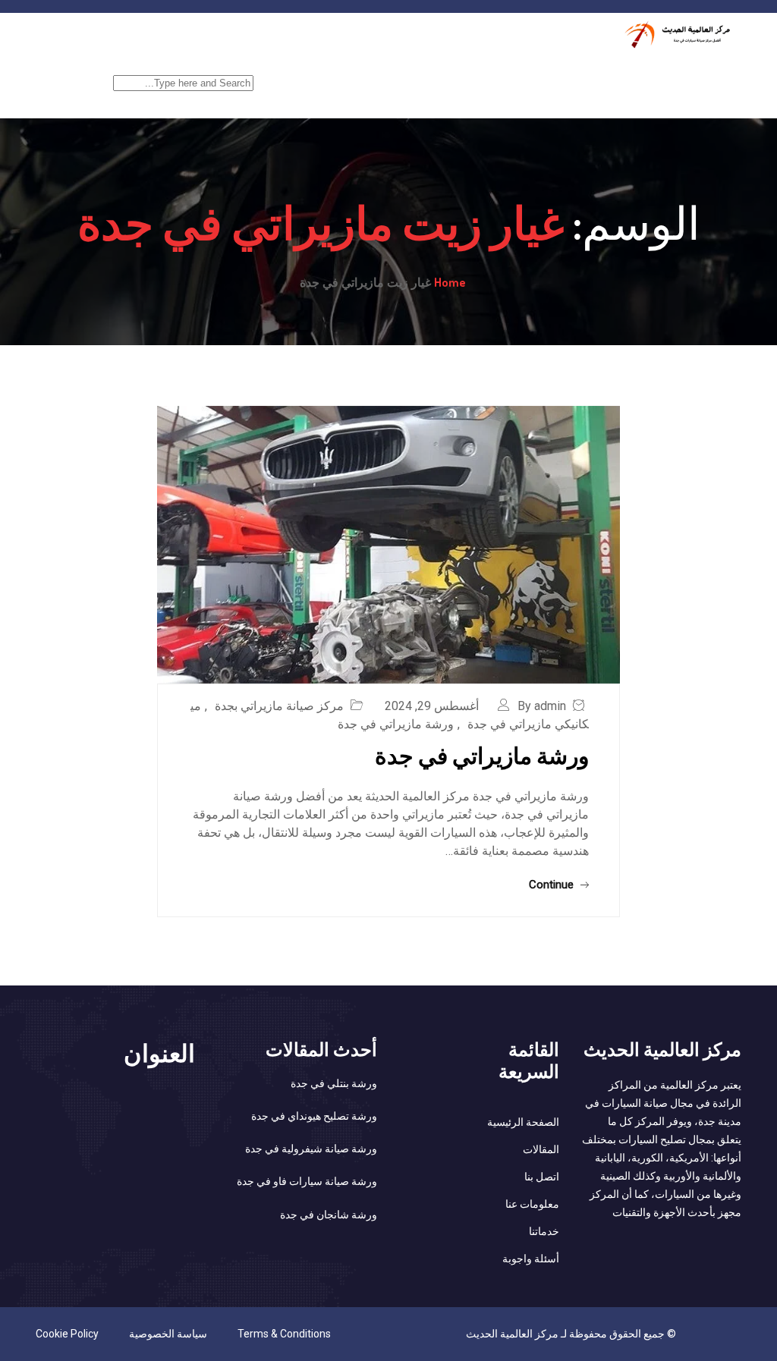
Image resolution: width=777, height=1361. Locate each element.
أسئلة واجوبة (530, 1259)
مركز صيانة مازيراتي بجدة (279, 706)
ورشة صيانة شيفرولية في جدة (311, 1149)
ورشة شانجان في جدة (328, 1215)
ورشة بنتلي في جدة (334, 1083)
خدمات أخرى (562, 73)
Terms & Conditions (284, 1334)
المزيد (291, 73)
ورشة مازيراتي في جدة (396, 724)
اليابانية (495, 73)
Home (450, 282)
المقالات (541, 1149)
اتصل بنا (541, 1177)
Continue (553, 884)
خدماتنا (629, 73)
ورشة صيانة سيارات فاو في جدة (307, 1181)
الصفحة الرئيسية (703, 73)
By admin (541, 706)
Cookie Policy (67, 1334)
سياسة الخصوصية (168, 1334)
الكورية (438, 73)
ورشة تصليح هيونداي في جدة (314, 1116)
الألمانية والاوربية (364, 73)
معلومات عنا (532, 1204)
